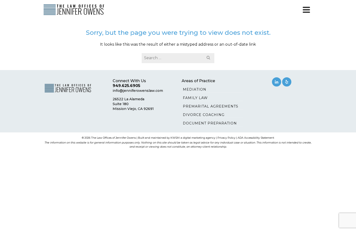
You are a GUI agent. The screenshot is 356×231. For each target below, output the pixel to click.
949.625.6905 (126, 85)
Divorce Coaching (203, 115)
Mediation (194, 89)
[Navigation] (306, 9)
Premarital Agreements (210, 106)
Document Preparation (210, 123)
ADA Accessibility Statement (256, 137)
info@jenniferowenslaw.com (138, 90)
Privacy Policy (226, 137)
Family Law (195, 98)
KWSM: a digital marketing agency (192, 137)
